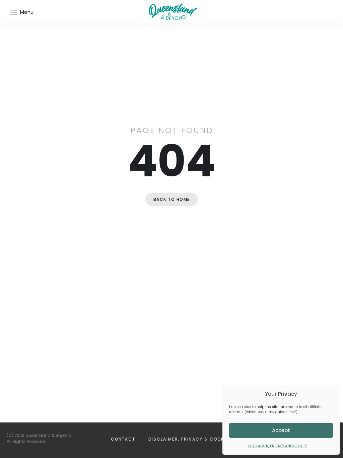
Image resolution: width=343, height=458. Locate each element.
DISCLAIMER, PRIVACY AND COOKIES (277, 446)
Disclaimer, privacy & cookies (190, 439)
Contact (123, 439)
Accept (281, 430)
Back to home (171, 199)
